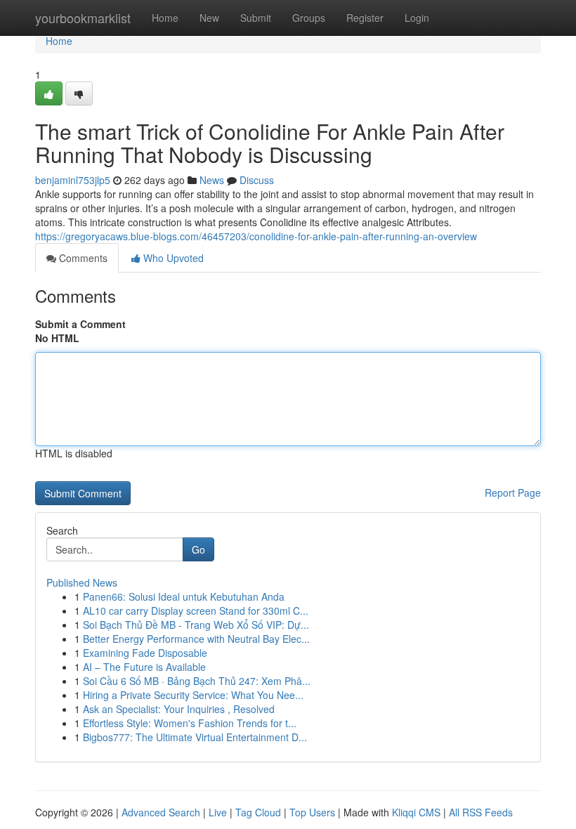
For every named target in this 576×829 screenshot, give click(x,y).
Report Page (513, 492)
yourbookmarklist (83, 17)
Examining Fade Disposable (145, 653)
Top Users (312, 812)
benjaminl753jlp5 (72, 180)
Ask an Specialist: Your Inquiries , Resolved (179, 709)
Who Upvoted (172, 258)
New (209, 18)
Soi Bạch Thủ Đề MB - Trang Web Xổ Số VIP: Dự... (196, 625)
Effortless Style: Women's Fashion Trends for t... (189, 723)
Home (165, 18)
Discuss (257, 180)
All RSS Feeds (481, 812)
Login (417, 18)
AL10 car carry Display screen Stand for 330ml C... (195, 610)
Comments (81, 258)
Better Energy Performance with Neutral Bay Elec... (196, 639)
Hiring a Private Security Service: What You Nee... (193, 695)
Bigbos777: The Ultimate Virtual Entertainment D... (195, 737)
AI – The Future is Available (144, 667)
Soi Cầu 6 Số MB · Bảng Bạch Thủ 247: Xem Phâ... (196, 681)
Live (218, 812)
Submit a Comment (80, 324)
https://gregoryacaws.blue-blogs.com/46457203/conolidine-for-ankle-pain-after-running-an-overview (256, 236)
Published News (81, 582)
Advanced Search (161, 812)
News (211, 180)
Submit (255, 18)
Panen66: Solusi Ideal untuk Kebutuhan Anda (183, 596)
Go (198, 549)
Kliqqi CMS (416, 812)
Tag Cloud (258, 812)
